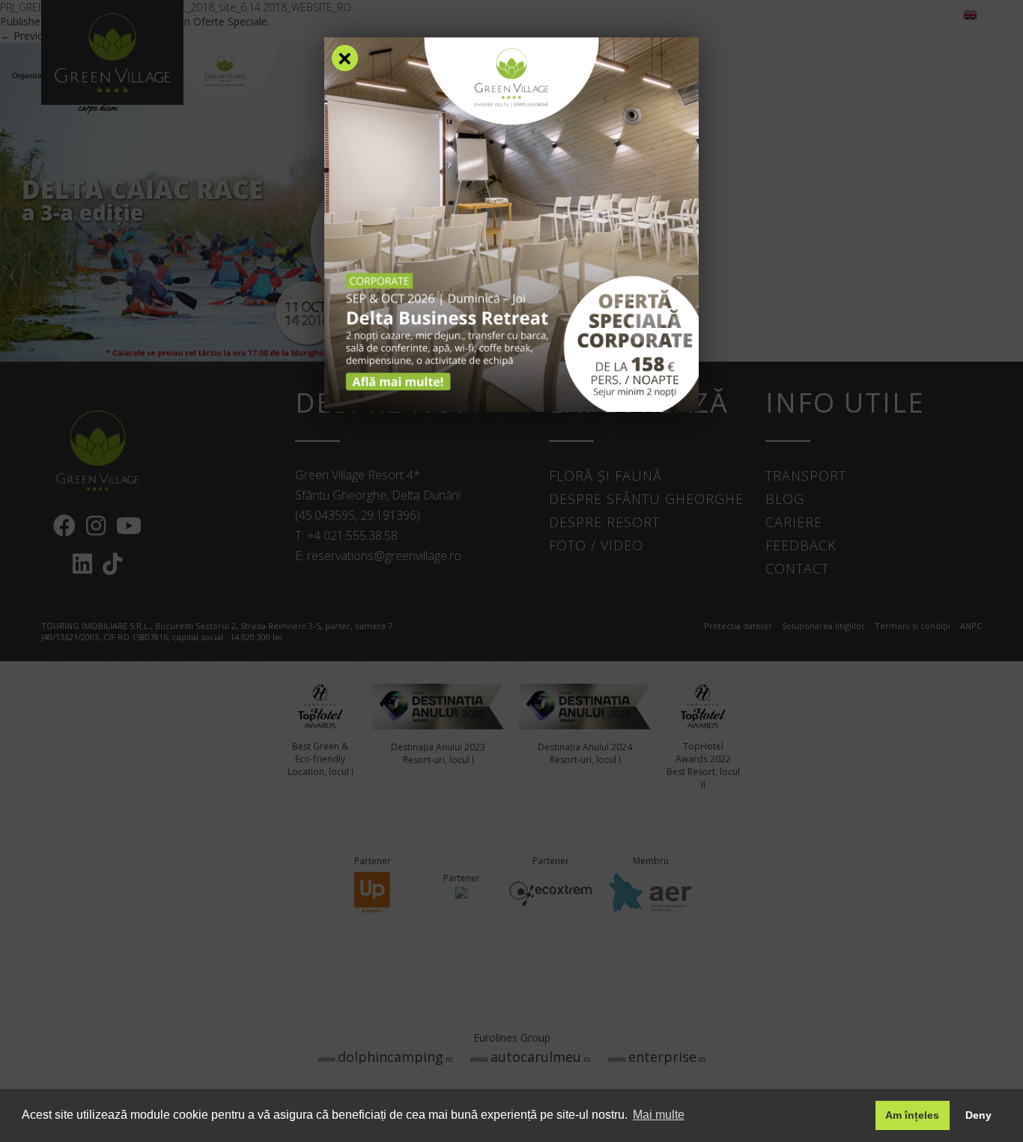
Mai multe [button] (658, 1114)
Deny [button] (978, 1115)
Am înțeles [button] (912, 1115)
